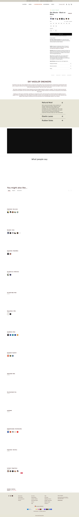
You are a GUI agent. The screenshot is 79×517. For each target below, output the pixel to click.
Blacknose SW (57, 19)
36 (50, 23)
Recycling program (34, 500)
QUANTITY (51, 28)
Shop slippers (20, 497)
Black (13, 471)
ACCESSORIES (46, 4)
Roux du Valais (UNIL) (60, 19)
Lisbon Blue (13, 356)
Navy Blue (10, 275)
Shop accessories (21, 498)
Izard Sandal (9, 410)
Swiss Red (17, 432)
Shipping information (53, 63)
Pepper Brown (8, 471)
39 (58, 23)
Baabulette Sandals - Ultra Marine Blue (14, 428)
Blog (32, 503)
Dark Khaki (10, 356)
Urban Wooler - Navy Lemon (12, 209)
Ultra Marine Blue (8, 432)
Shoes (9, 190)
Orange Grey (10, 254)
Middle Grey (55, 19)
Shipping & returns (48, 498)
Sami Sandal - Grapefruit (11, 352)
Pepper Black (10, 212)
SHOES (30, 4)
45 (53, 26)
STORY (52, 4)
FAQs (45, 495)
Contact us (46, 503)
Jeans (51, 19)
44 (50, 26)
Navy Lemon (8, 212)
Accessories (19, 190)
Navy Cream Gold (64, 19)
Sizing (51, 68)
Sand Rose (15, 471)
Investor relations (34, 498)
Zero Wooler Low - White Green (13, 271)
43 (69, 23)
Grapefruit (8, 355)
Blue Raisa (68, 19)
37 (53, 23)
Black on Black (62, 19)
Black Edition (53, 19)
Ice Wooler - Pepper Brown (12, 468)
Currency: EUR (61, 4)
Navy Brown (17, 471)
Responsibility (33, 497)
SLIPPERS (24, 4)
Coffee (13, 212)
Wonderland (17, 212)
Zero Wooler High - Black (11, 292)
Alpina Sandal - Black (11, 373)
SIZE (50, 21)
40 (61, 23)
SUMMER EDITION (38, 4)
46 (56, 26)
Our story (33, 495)
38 (56, 23)
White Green (8, 275)
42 (66, 23)
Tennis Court (15, 212)
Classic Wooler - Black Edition (12, 250)
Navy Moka (66, 19)
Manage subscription (48, 500)
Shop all (19, 500)
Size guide (46, 497)
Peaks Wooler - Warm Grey (12, 449)
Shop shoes (20, 495)
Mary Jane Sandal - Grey (11, 392)
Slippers (13, 190)
